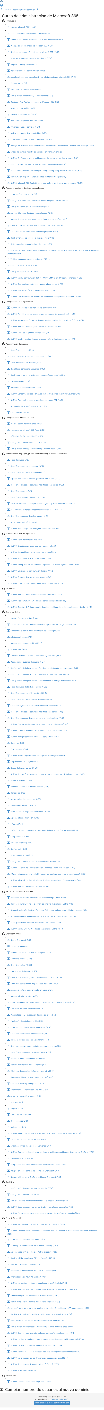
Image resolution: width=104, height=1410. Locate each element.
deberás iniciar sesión (60, 1399)
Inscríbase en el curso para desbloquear (52, 1403)
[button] (1, 2)
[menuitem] (1, 6)
